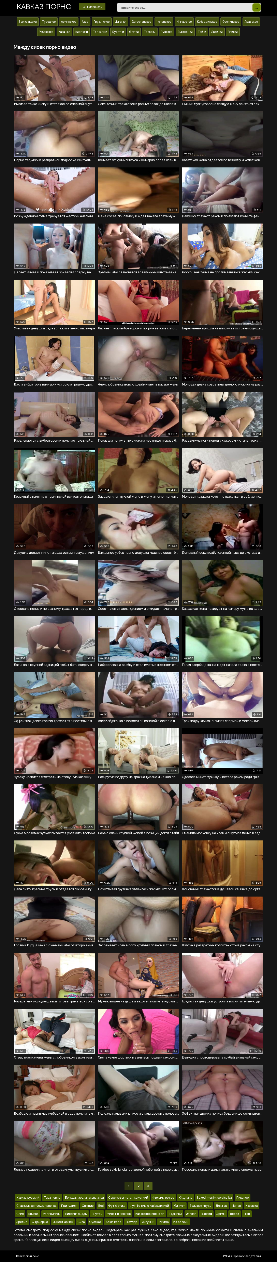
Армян (220, 1214)
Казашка (251, 1206)
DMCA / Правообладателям (241, 1256)
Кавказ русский (27, 1198)
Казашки (64, 32)
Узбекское (46, 32)
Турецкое (49, 21)
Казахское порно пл (149, 1214)
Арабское (251, 21)
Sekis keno (113, 1222)
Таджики (175, 1214)
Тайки (202, 32)
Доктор (221, 1206)
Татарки (150, 32)
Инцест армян (63, 1222)
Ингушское (184, 21)
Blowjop (131, 1222)
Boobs (234, 1214)
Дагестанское (141, 21)
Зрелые (21, 1222)
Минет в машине (119, 1214)
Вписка (33, 1214)
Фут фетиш (116, 1206)
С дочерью (40, 1222)
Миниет (179, 1206)
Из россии (180, 1222)
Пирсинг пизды (76, 1214)
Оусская (95, 1222)
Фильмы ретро (163, 1198)
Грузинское (102, 21)
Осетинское (230, 21)
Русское (166, 32)
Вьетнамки (185, 32)
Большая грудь (200, 1206)
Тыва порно (52, 1198)
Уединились (51, 1214)
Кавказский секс (27, 1256)
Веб (101, 1206)
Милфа (164, 1222)
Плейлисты (94, 7)
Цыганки (120, 21)
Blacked (206, 1214)
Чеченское (164, 21)
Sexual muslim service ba (214, 1198)
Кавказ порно (44, 7)
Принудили (69, 1206)
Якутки (134, 32)
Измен (236, 1206)
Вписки (233, 32)
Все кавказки (28, 21)
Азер (85, 21)
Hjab (247, 1214)
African (191, 1214)
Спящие (88, 1206)
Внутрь (97, 1214)
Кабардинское (207, 21)
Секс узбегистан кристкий (128, 1198)
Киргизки (81, 32)
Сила (81, 1222)
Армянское (68, 21)
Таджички (100, 32)
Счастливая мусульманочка (36, 1206)
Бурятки (118, 32)
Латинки (217, 32)
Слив (20, 1214)
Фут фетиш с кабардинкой (149, 1206)
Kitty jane (185, 1198)
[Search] (256, 7)
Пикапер (242, 1198)
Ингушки (148, 1222)
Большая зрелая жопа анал (84, 1198)
